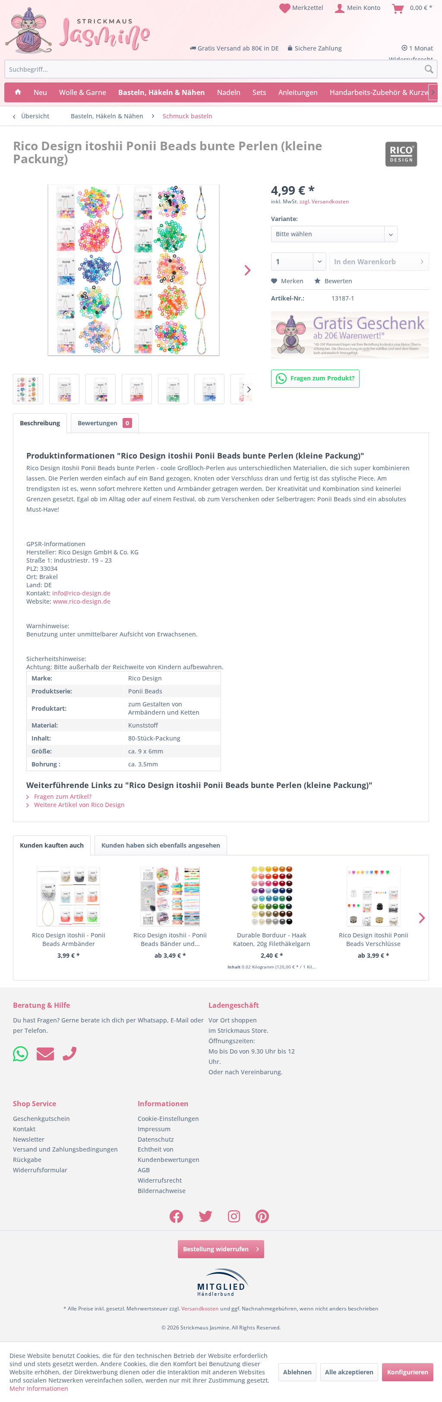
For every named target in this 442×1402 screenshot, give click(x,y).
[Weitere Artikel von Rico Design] (401, 154)
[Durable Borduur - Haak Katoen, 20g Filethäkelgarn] (271, 896)
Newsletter (28, 1139)
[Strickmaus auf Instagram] (234, 1219)
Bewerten (337, 281)
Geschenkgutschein (41, 1118)
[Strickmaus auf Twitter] (205, 1219)
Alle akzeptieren (349, 1372)
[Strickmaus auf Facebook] (176, 1219)
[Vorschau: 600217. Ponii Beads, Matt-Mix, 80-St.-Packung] (64, 389)
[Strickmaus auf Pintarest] (262, 1219)
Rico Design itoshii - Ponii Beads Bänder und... (170, 939)
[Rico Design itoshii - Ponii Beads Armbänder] (68, 896)
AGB (144, 1170)
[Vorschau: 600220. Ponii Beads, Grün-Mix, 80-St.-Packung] (173, 389)
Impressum (154, 1129)
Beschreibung (40, 423)
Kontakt (24, 1129)
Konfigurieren (407, 1372)
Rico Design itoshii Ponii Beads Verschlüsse (373, 939)
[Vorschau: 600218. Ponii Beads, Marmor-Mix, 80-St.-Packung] (100, 389)
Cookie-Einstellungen (168, 1118)
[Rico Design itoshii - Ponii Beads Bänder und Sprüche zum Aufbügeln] (170, 896)
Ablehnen (297, 1372)
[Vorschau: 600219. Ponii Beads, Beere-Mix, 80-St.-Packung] (137, 389)
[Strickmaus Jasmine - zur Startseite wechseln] (77, 30)
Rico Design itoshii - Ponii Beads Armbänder (68, 939)
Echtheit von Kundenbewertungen (168, 1154)
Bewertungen (103, 423)
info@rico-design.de (81, 593)
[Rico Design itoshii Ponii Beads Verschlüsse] (373, 896)
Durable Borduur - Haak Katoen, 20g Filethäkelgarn (271, 939)
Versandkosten (200, 1308)
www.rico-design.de (81, 601)
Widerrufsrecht (160, 1180)
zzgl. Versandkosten (324, 201)
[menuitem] (301, 8)
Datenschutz (156, 1139)
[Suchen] (429, 69)
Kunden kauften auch (52, 845)
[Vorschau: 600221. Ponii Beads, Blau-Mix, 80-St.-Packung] (209, 389)
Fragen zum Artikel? (62, 796)
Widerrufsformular (40, 1170)
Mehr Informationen (38, 1388)
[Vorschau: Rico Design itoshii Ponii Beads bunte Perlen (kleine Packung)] (28, 389)
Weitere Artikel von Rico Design (78, 805)
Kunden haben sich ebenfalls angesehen (160, 845)
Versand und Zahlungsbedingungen (65, 1149)
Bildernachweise (162, 1191)
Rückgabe (27, 1159)
